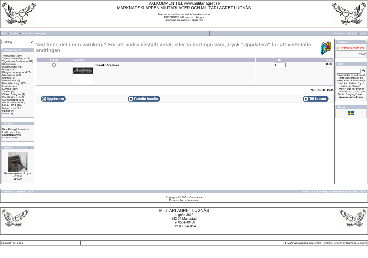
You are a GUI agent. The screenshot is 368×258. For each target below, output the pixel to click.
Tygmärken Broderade (15, 61)
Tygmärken (8, 55)
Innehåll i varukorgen (34, 33)
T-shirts (6, 91)
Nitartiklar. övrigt (11, 83)
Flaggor (6, 69)
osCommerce (194, 197)
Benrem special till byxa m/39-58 (17, 174)
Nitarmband (9, 75)
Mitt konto (339, 33)
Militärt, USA (9, 105)
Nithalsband (9, 80)
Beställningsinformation (15, 129)
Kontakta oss (10, 137)
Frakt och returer (11, 132)
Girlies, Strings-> (11, 94)
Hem (4, 33)
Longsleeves (9, 86)
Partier (6, 110)
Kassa (363, 33)
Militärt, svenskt (11, 102)
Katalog (14, 33)
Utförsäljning (9, 64)
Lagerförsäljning (11, 134)
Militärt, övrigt (9, 108)
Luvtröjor (7, 88)
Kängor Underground (14, 72)
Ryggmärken (9, 66)
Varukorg (352, 33)
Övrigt (5, 113)
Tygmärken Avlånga (13, 58)
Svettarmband (10, 99)
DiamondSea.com (356, 242)
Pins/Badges (9, 97)
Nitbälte (6, 77)
